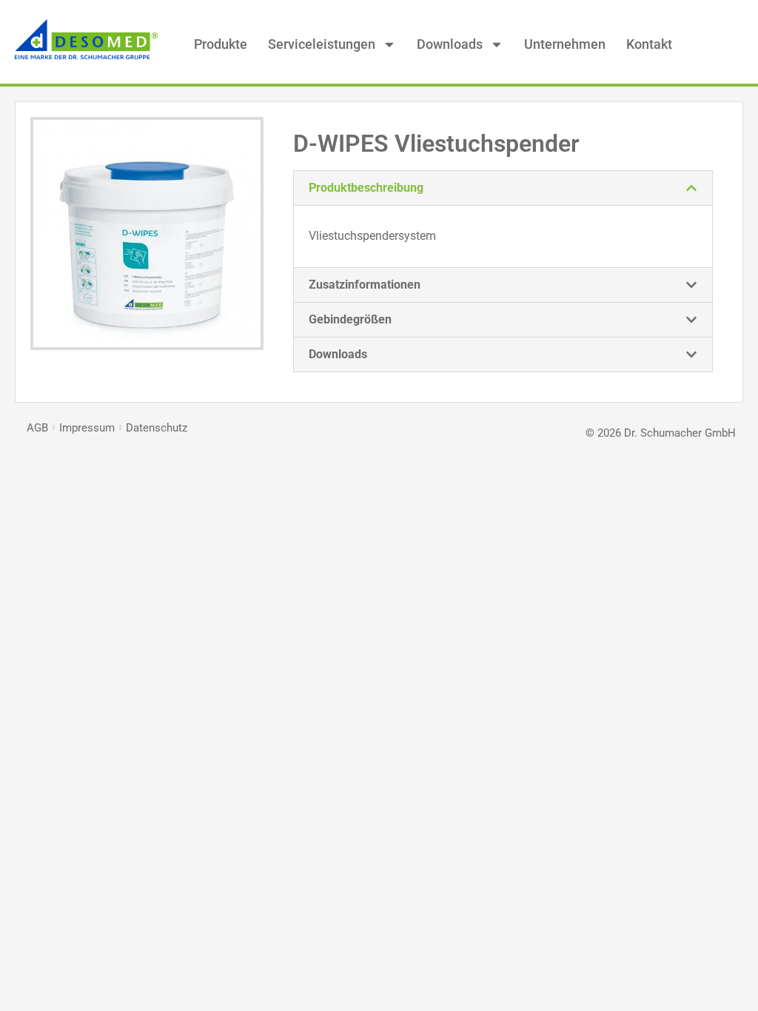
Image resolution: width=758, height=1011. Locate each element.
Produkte (220, 44)
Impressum (87, 427)
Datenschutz (156, 427)
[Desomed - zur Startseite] (86, 55)
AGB (37, 427)
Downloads (450, 44)
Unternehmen (565, 44)
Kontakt (649, 44)
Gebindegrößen (350, 319)
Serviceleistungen (321, 44)
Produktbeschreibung (366, 188)
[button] (503, 188)
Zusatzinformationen (364, 285)
